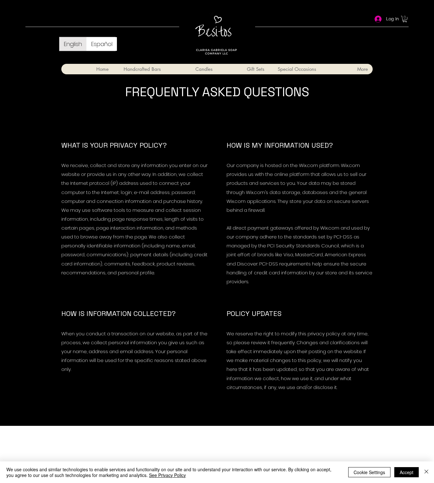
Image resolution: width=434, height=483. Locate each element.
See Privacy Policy (167, 475)
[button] (405, 19)
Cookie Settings (369, 472)
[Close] (426, 472)
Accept (406, 472)
